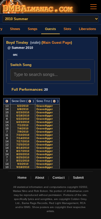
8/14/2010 (22, 147)
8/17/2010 (22, 150)
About (39, 178)
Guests (50, 29)
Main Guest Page (57, 43)
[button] (7, 101)
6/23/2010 (22, 122)
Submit (78, 178)
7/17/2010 (22, 141)
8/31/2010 (22, 160)
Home (22, 178)
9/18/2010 (22, 167)
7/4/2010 (23, 128)
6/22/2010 (22, 118)
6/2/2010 (23, 105)
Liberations (87, 29)
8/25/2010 (22, 157)
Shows (15, 29)
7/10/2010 (22, 134)
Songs (32, 29)
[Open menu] (93, 6)
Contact (59, 178)
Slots (67, 29)
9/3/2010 (23, 163)
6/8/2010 (23, 109)
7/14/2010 (22, 138)
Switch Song (21, 65)
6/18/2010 (22, 115)
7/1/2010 (23, 125)
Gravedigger (45, 105)
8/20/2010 (22, 154)
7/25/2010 (22, 144)
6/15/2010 (22, 112)
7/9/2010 (23, 131)
